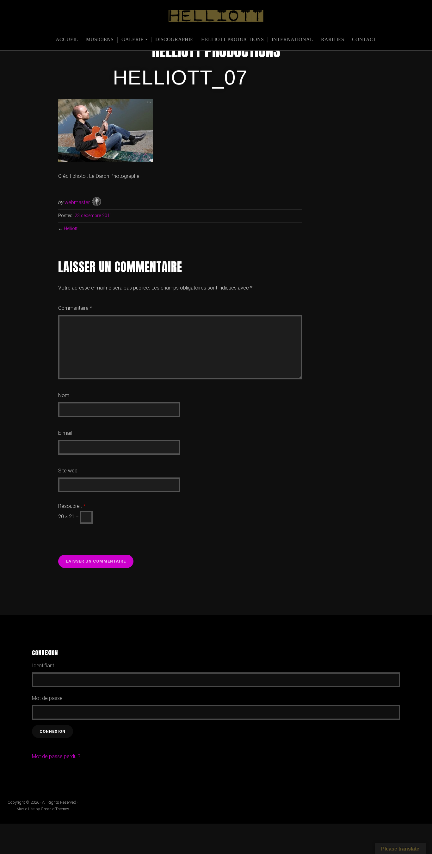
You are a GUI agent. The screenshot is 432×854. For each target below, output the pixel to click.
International (292, 39)
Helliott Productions (232, 39)
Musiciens (100, 39)
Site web (67, 471)
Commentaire (75, 308)
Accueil (67, 39)
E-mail (65, 433)
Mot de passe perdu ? (56, 756)
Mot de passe (47, 698)
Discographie (174, 39)
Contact (364, 39)
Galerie (132, 39)
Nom (63, 395)
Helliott (70, 228)
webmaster (77, 202)
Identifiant (43, 666)
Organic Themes (55, 809)
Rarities (332, 39)
